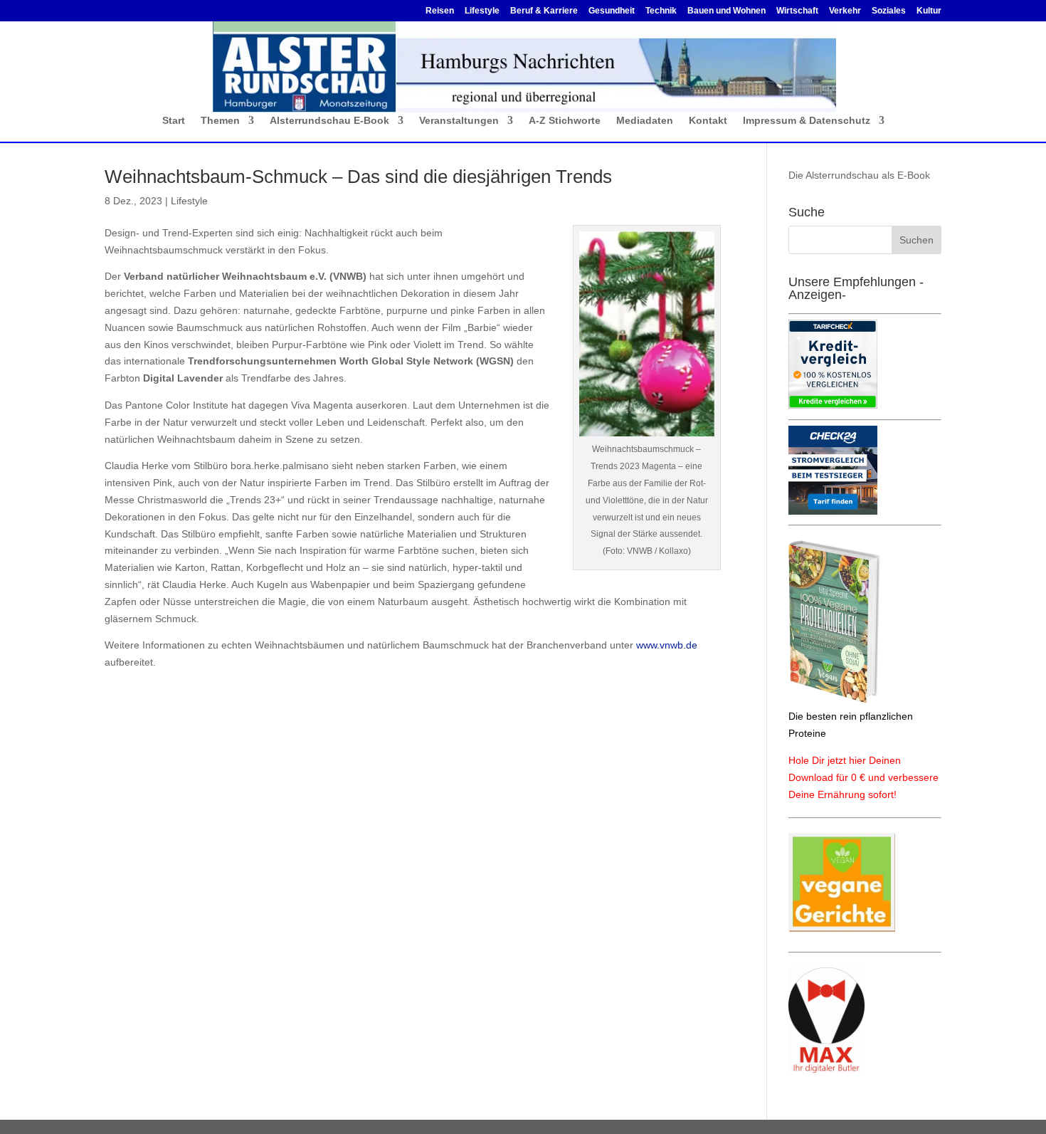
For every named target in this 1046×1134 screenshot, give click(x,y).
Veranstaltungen (459, 120)
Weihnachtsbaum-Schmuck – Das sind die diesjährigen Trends (358, 176)
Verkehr (845, 11)
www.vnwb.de (666, 645)
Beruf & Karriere (544, 11)
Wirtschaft (797, 11)
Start (173, 120)
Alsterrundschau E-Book (329, 120)
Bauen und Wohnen (726, 11)
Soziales (889, 11)
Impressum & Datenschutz (806, 120)
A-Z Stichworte (565, 120)
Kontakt (708, 120)
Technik (661, 11)
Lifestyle (482, 11)
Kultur (928, 11)
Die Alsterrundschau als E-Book (859, 175)
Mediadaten (644, 120)
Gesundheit (611, 11)
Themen (220, 120)
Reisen (440, 11)
